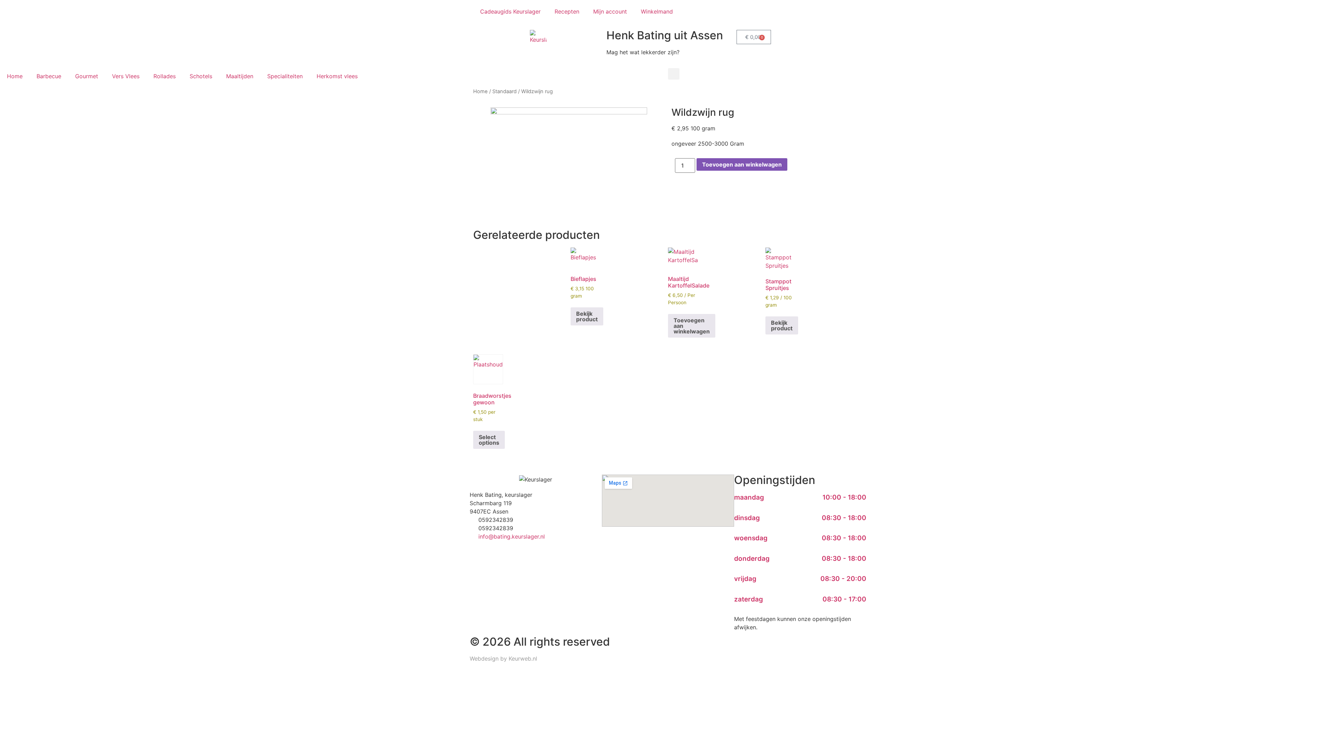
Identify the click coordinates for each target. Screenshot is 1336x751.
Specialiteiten (285, 76)
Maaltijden (239, 76)
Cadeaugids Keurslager (510, 11)
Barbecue (49, 76)
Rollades (164, 76)
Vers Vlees (126, 76)
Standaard (504, 91)
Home (15, 76)
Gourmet (86, 76)
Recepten (567, 11)
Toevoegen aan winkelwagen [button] (692, 326)
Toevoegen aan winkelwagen (742, 164)
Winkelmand (657, 11)
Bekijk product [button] (587, 316)
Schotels (201, 76)
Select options (489, 440)
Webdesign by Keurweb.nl (503, 658)
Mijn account (610, 11)
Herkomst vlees (337, 76)
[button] (673, 74)
